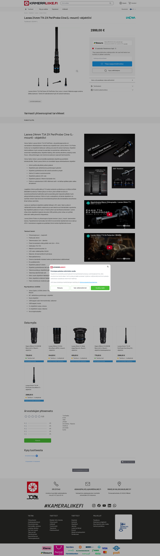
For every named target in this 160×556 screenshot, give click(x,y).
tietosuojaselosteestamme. (88, 282)
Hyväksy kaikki (100, 288)
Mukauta (60, 288)
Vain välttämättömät (80, 288)
